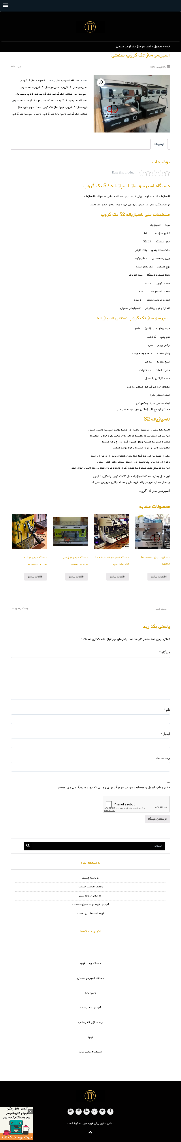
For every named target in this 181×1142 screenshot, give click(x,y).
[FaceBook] (110, 1112)
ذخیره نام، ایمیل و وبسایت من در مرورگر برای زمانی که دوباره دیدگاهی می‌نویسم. (113, 787)
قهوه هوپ (87, 1123)
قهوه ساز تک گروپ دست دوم (46, 107)
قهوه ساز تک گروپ (76, 107)
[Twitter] (102, 1112)
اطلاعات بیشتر (159, 577)
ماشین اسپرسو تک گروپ (26, 114)
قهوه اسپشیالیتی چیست (90, 913)
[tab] (159, 144)
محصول (158, 46)
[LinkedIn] (71, 1112)
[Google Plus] (94, 1112)
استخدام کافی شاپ (90, 1052)
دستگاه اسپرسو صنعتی (90, 978)
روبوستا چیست (90, 878)
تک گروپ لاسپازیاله (26, 94)
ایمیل (165, 733)
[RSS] (86, 1112)
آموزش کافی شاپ (90, 1007)
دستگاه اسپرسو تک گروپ (72, 100)
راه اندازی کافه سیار (90, 896)
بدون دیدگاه (17, 66)
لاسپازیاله (90, 993)
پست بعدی (19, 608)
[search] (28, 846)
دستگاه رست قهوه (90, 963)
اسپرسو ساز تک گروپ (74, 87)
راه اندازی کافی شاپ (90, 1022)
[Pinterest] (78, 1112)
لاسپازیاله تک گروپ (54, 114)
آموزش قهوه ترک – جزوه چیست (90, 904)
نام (167, 709)
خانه (167, 46)
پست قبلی (162, 609)
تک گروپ (45, 94)
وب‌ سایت (163, 757)
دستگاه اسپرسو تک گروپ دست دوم (34, 100)
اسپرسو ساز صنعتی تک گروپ (70, 94)
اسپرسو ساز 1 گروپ (33, 80)
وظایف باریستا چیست (91, 887)
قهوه (90, 1037)
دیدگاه (164, 652)
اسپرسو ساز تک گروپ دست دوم (40, 87)
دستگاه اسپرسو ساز (67, 80)
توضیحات (159, 144)
